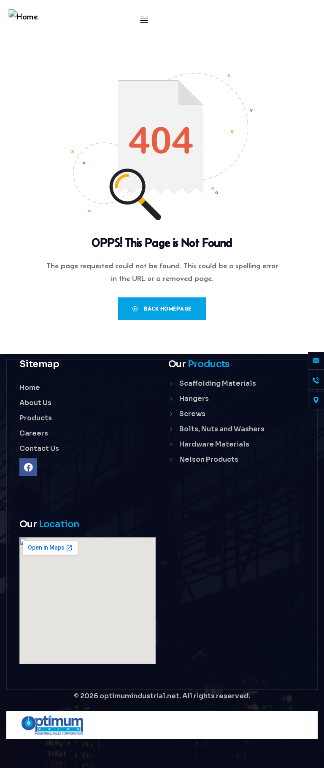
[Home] (23, 17)
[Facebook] (28, 467)
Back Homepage (167, 308)
